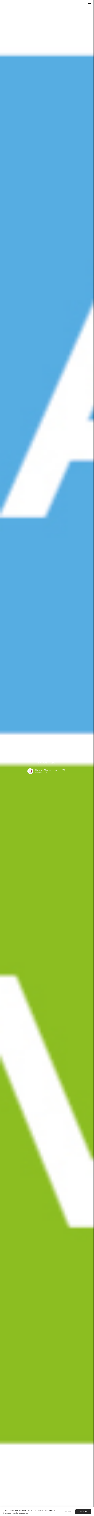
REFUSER (67, 1511)
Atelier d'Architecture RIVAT (51, 770)
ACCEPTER (83, 1511)
